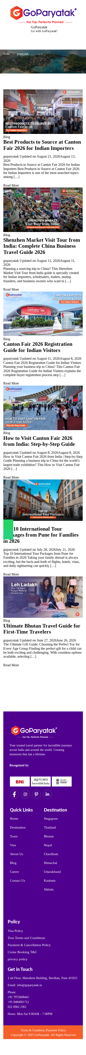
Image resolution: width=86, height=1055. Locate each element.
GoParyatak (39, 27)
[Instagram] (25, 794)
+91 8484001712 (18, 1002)
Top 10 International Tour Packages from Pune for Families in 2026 (41, 535)
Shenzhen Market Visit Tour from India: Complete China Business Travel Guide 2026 (41, 246)
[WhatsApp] (8, 524)
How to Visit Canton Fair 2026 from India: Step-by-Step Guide (39, 441)
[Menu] (38, 44)
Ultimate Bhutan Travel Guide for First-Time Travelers (41, 629)
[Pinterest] (36, 794)
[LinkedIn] (47, 794)
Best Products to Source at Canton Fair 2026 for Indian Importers (42, 145)
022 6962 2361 (17, 1007)
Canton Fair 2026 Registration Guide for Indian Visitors (37, 347)
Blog (6, 137)
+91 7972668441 (18, 997)
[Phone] (8, 534)
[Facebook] (14, 794)
